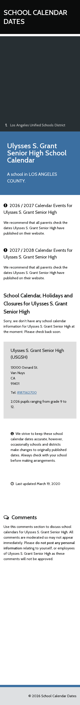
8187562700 (27, 392)
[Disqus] (40, 621)
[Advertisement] (40, 76)
